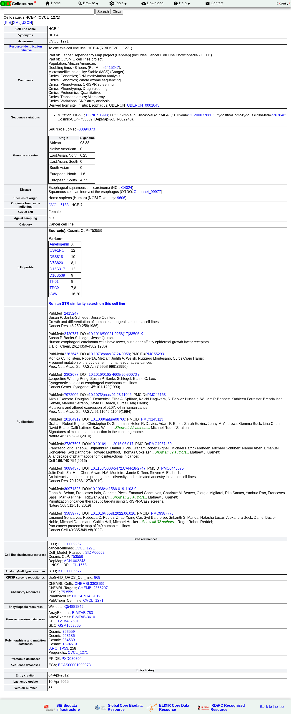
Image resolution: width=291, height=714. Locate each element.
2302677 (71, 374)
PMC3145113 (152, 419)
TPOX (55, 288)
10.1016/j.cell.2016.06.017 (112, 444)
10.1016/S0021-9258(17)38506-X (116, 334)
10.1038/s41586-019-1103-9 (113, 489)
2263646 (278, 115)
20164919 (72, 419)
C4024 (126, 188)
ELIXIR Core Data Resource (174, 707)
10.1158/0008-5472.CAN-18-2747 (118, 468)
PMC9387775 (162, 513)
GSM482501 (68, 621)
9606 (121, 198)
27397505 (72, 444)
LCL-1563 (78, 565)
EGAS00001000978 (74, 665)
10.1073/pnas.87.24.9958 (109, 354)
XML (16, 23)
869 (97, 577)
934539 (69, 640)
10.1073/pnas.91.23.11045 (110, 395)
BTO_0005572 (70, 571)
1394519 (70, 644)
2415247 (112, 68)
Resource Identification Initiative (25, 48)
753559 (77, 557)
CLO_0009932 (70, 544)
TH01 (54, 281)
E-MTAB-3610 (83, 617)
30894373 (87, 129)
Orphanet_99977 (147, 192)
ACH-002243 (74, 561)
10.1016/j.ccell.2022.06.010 (113, 513)
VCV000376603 (201, 115)
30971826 (72, 489)
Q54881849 (73, 607)
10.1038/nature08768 (108, 419)
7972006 (71, 395)
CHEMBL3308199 (89, 584)
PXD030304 (72, 659)
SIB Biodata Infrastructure (68, 707)
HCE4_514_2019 (86, 596)
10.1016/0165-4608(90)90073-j (114, 374)
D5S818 (56, 257)
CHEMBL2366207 (93, 588)
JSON (27, 23)
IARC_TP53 (58, 648)
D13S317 (57, 269)
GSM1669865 (69, 625)
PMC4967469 (160, 444)
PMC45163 (156, 395)
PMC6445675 (172, 468)
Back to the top (272, 707)
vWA (53, 294)
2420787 (71, 334)
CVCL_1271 (85, 548)
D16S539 (57, 275)
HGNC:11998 (97, 115)
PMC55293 (155, 354)
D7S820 (56, 263)
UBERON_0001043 (143, 105)
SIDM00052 (95, 552)
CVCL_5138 (58, 205)
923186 (69, 636)
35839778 (72, 513)
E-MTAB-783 (82, 613)
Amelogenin (59, 244)
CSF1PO (57, 250)
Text (8, 23)
